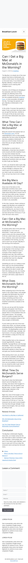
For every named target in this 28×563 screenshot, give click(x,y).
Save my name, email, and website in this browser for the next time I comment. (14, 503)
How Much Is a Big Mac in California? (13, 415)
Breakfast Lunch (9, 32)
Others (6, 451)
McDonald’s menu (9, 133)
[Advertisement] (14, 14)
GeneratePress (14, 560)
